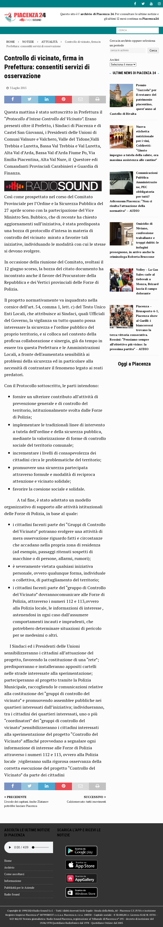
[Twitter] (143, 3)
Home (8, 861)
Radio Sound (12, 894)
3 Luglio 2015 (18, 88)
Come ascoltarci (14, 874)
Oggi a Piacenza (134, 364)
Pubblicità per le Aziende (19, 888)
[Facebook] (135, 3)
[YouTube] (151, 3)
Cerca (153, 50)
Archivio (9, 867)
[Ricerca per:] (137, 30)
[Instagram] (159, 3)
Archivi (114, 60)
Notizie (28, 42)
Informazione (12, 881)
